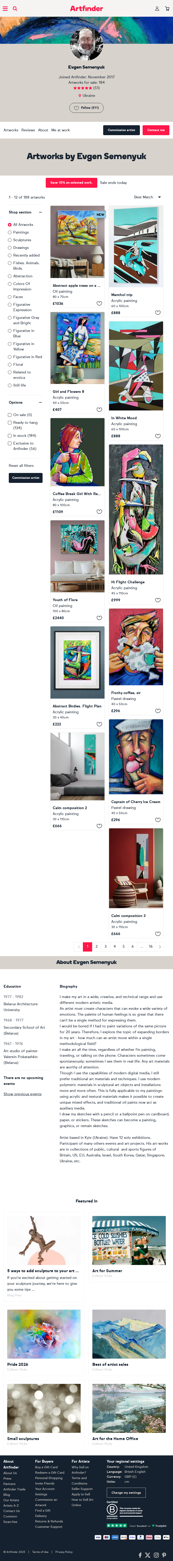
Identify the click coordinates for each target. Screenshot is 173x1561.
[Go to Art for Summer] (129, 1247)
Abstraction (22, 276)
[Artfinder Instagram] (156, 1555)
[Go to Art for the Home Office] (129, 1415)
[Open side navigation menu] (5, 8)
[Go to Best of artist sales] (129, 1341)
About (43, 130)
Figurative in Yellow (23, 346)
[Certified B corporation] (125, 1510)
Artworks (11, 130)
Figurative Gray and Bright (26, 320)
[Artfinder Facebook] (140, 1555)
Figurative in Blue (23, 333)
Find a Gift (42, 1510)
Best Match (143, 197)
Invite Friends (45, 1483)
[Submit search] (15, 8)
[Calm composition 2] (77, 781)
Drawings (21, 247)
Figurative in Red (27, 357)
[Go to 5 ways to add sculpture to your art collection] (44, 1257)
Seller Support (82, 1489)
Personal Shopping (49, 1478)
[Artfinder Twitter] (147, 1555)
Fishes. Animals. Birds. (26, 266)
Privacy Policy (64, 1552)
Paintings (21, 232)
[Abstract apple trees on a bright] (77, 257)
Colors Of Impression (22, 286)
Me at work (60, 130)
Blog (6, 1495)
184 (102, 82)
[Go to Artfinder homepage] (86, 8)
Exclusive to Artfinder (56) (24, 446)
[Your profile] (157, 8)
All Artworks (23, 224)
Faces (18, 297)
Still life (19, 385)
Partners (9, 1484)
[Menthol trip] (136, 261)
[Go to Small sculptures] (44, 1415)
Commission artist (121, 130)
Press (7, 1478)
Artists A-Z (11, 1506)
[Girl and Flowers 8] (77, 363)
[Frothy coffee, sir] (136, 662)
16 (151, 946)
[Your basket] (167, 8)
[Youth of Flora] (77, 571)
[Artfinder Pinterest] (164, 1555)
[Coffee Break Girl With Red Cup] (77, 467)
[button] (26, 212)
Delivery (41, 1516)
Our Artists (11, 1500)
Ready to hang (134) (25, 425)
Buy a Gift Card (46, 1467)
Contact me (156, 130)
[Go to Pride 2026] (44, 1341)
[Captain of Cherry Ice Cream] (136, 771)
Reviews (28, 130)
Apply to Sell (81, 1494)
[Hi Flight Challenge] (136, 524)
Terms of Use (40, 1552)
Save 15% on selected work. (71, 183)
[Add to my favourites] (99, 303)
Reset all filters (21, 465)
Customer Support (48, 1527)
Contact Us (11, 1511)
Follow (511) (90, 108)
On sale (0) (22, 415)
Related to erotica (22, 375)
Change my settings (126, 1493)
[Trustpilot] (136, 1525)
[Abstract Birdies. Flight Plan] (77, 677)
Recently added (26, 255)
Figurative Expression (22, 307)
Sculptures (22, 240)
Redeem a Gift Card (49, 1473)
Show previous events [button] (22, 1094)
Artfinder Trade (14, 1489)
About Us (10, 1473)
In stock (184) (24, 435)
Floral (18, 364)
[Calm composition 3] (136, 883)
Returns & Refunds (49, 1521)
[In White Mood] (136, 380)
